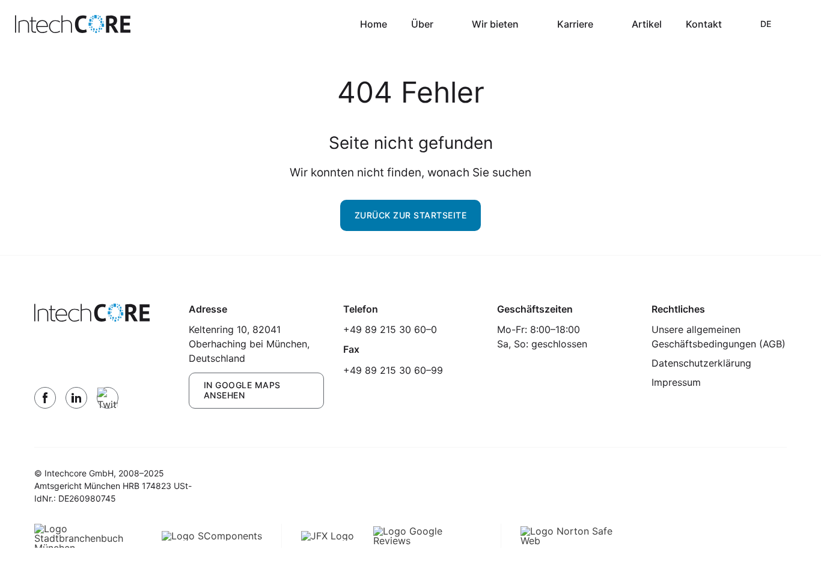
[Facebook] (45, 398)
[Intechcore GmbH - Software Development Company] (72, 24)
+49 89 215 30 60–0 (390, 329)
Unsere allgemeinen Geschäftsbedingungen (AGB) (719, 336)
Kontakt (704, 24)
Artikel (647, 24)
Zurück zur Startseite (411, 215)
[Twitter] (107, 398)
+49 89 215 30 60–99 (393, 370)
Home (373, 24)
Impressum (676, 382)
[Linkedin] (76, 398)
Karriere (575, 24)
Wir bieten (495, 24)
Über (422, 24)
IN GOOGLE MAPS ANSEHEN (242, 390)
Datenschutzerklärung (701, 363)
